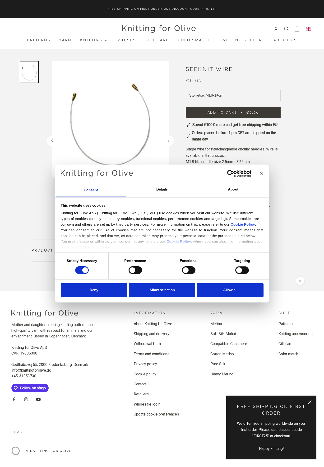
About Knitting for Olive (153, 324)
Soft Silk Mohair (223, 334)
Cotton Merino (222, 354)
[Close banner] (262, 173)
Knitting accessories (108, 40)
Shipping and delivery (151, 334)
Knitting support (242, 40)
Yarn (65, 40)
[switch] (135, 270)
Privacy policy (145, 364)
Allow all (230, 290)
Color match (194, 40)
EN (309, 29)
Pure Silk (217, 364)
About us (285, 40)
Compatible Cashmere (228, 343)
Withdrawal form (147, 343)
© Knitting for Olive (49, 451)
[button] (168, 140)
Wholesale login (147, 404)
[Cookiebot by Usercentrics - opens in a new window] (230, 173)
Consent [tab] (91, 190)
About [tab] (233, 189)
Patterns (39, 40)
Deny (94, 290)
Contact (140, 384)
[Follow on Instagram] (26, 399)
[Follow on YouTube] (38, 399)
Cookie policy (145, 374)
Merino (216, 324)
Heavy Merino (221, 374)
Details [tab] (162, 189)
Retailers (141, 394)
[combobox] (309, 29)
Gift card (156, 40)
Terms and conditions (151, 354)
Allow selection (162, 290)
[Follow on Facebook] (13, 399)
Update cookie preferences (156, 414)
